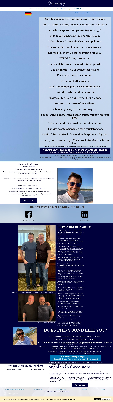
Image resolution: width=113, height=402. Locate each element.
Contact (103, 389)
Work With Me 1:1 (78, 9)
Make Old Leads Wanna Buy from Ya (57, 9)
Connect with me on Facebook (28, 219)
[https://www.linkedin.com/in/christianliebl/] (84, 214)
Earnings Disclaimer (61, 389)
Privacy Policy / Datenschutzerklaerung (14, 389)
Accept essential (106, 399)
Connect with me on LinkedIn (84, 219)
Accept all (97, 399)
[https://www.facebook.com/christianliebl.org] (28, 214)
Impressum (84, 389)
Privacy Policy (72, 399)
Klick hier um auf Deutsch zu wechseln (85, 13)
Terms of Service (38, 389)
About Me (39, 9)
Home (31, 9)
